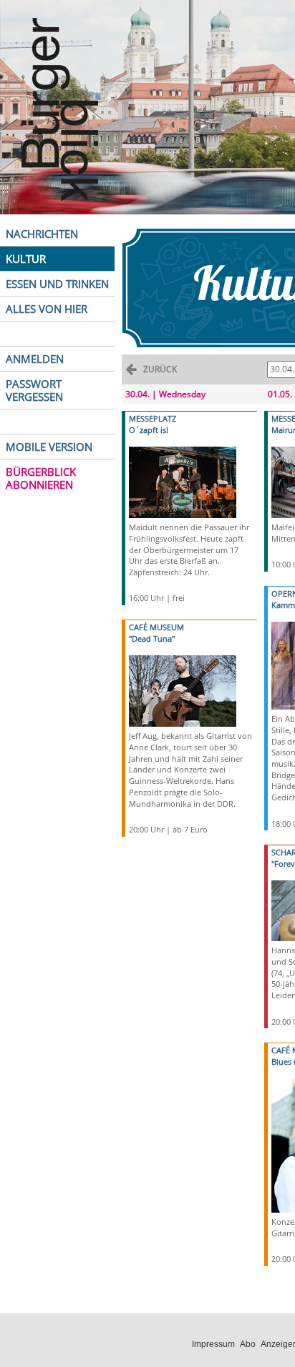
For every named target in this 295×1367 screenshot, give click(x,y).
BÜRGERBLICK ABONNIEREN (41, 478)
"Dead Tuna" (152, 638)
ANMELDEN (35, 359)
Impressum (213, 1344)
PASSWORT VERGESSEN (34, 390)
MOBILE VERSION (49, 446)
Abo (248, 1344)
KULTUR (26, 259)
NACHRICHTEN (42, 234)
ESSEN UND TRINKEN (57, 284)
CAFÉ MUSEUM (156, 627)
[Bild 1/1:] (182, 481)
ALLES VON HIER (46, 309)
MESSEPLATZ (152, 418)
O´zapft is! (148, 429)
